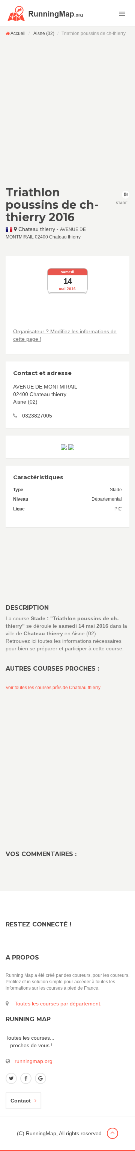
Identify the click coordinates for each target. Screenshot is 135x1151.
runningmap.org (33, 1061)
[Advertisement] (67, 111)
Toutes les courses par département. (58, 1004)
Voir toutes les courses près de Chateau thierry (53, 687)
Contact (20, 1101)
